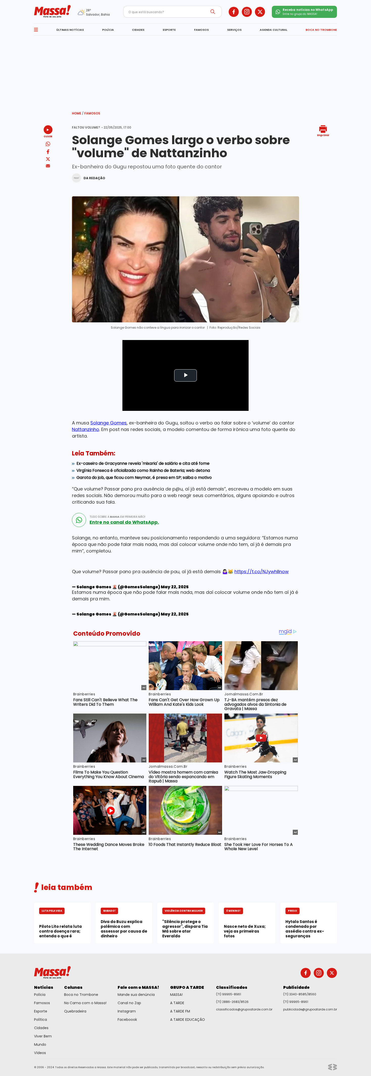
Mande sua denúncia (136, 994)
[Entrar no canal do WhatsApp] (79, 520)
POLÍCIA (108, 30)
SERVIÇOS (234, 30)
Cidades (41, 1027)
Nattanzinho (85, 429)
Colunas (73, 987)
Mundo (40, 1044)
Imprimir (323, 135)
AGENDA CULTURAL (273, 30)
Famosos (92, 113)
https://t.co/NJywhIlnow (261, 571)
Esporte (40, 1011)
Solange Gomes (108, 423)
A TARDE (177, 1002)
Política (40, 1019)
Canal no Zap (129, 1002)
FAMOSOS (201, 30)
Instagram (127, 1011)
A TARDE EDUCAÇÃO (187, 1019)
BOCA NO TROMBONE (321, 30)
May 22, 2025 (175, 587)
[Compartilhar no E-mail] (48, 166)
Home (78, 113)
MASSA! (176, 994)
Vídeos (40, 1052)
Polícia (39, 994)
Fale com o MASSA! (138, 987)
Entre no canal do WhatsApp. (124, 522)
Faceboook (127, 1019)
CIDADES (138, 30)
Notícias (43, 987)
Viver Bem (43, 1036)
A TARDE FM (180, 1011)
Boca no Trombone (81, 994)
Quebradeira (75, 1011)
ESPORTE (169, 30)
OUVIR (48, 136)
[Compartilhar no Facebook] (48, 153)
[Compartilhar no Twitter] (48, 159)
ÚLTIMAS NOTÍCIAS (70, 30)
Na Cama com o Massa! (85, 1002)
